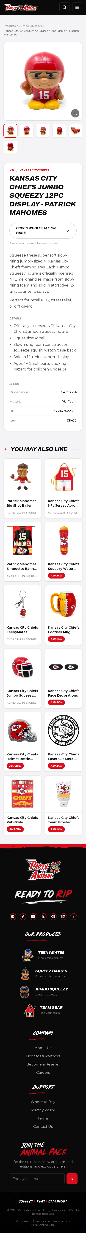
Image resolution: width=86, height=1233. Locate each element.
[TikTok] (23, 916)
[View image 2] (26, 131)
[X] (43, 916)
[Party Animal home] (21, 7)
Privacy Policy (43, 1110)
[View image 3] (43, 131)
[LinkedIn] (63, 916)
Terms (43, 1118)
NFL (12, 170)
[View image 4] (59, 131)
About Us (43, 1048)
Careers (43, 1072)
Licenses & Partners (43, 1056)
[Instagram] (13, 916)
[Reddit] (53, 916)
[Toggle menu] (77, 7)
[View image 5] (75, 131)
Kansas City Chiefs (34, 170)
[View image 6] (10, 147)
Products (10, 25)
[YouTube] (33, 916)
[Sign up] (72, 1178)
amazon (56, 575)
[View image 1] (10, 131)
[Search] (64, 7)
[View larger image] (43, 81)
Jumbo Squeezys (30, 25)
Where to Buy (43, 1102)
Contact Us (43, 1126)
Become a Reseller (43, 1064)
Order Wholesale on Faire (36, 231)
